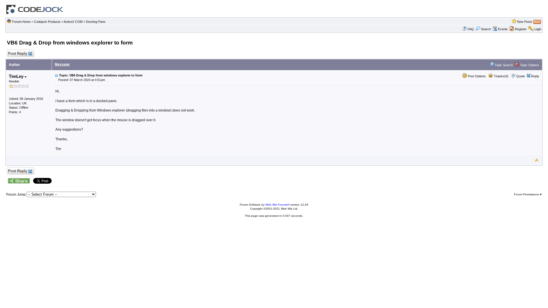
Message (62, 64)
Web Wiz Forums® (277, 204)
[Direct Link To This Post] (56, 75)
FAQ (471, 29)
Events (503, 29)
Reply (535, 76)
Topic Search (503, 65)
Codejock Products (47, 21)
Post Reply (17, 53)
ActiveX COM (73, 21)
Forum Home (21, 21)
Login (537, 29)
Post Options (476, 76)
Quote (520, 76)
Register (521, 29)
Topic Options (529, 65)
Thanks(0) (500, 76)
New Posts (524, 21)
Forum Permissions (527, 194)
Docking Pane (95, 21)
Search (486, 29)
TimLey (17, 76)
